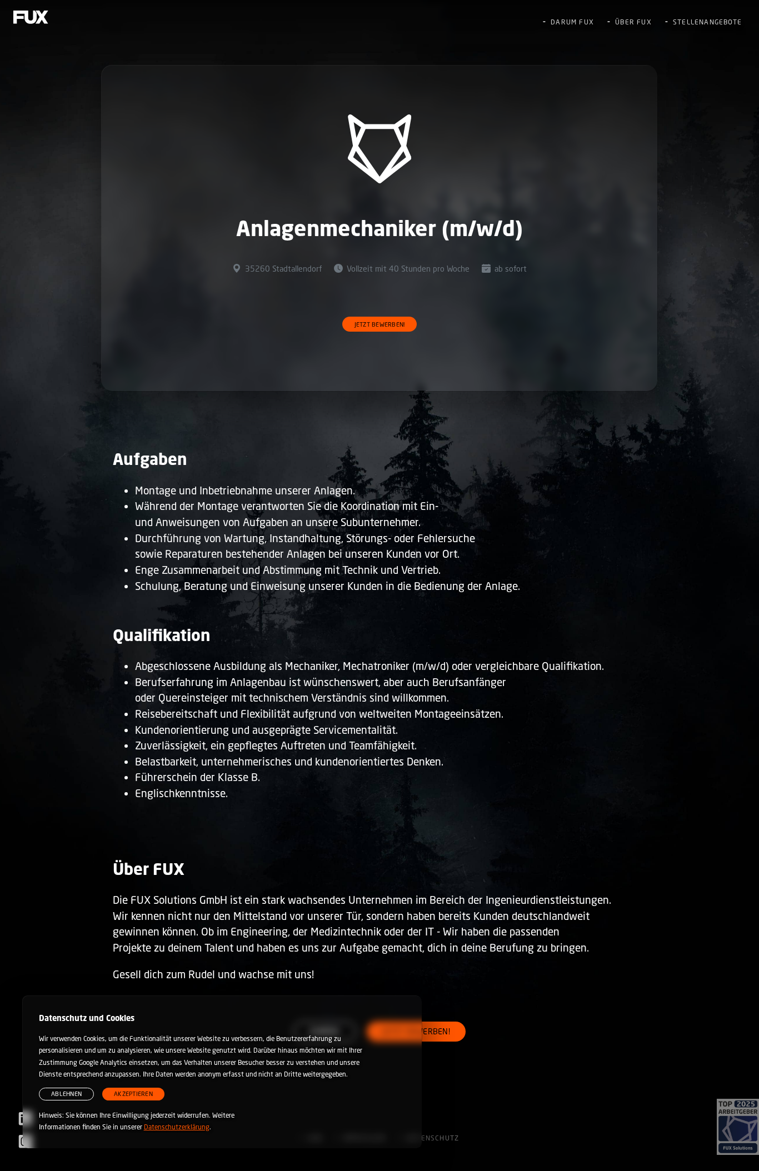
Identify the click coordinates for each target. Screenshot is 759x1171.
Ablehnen (66, 1093)
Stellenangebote (707, 22)
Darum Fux (572, 22)
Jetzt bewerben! (379, 324)
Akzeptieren (133, 1093)
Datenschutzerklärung (176, 1127)
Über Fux (633, 22)
